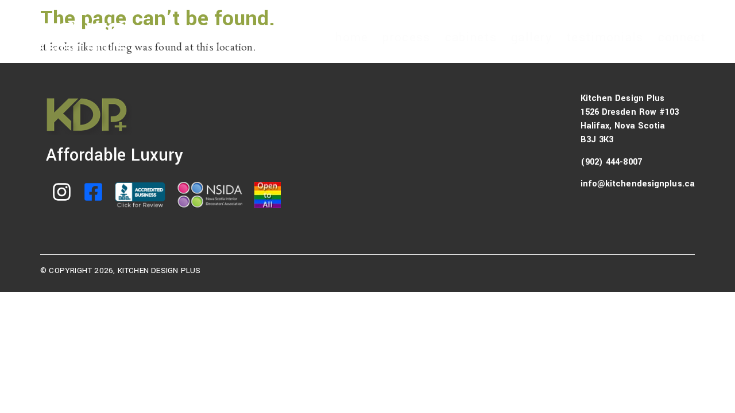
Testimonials (605, 37)
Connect (682, 37)
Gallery (531, 37)
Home (351, 37)
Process (406, 37)
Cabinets (471, 37)
